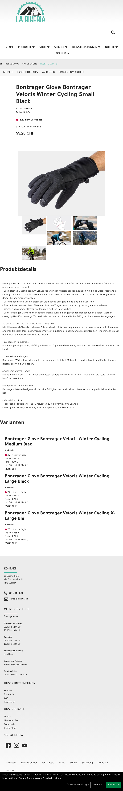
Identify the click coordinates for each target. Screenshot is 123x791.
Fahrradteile (48, 763)
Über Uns (60, 53)
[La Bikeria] (30, 12)
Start (9, 47)
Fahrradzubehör (29, 763)
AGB (6, 698)
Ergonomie (9, 724)
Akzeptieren (113, 785)
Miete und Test (11, 720)
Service (59, 47)
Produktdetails (27, 72)
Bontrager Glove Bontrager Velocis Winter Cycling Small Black (55, 95)
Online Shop (10, 728)
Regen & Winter (49, 64)
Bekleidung (12, 64)
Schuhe (73, 763)
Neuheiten (103, 763)
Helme (62, 763)
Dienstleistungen (84, 47)
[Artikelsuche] (113, 34)
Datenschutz (10, 694)
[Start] (1, 64)
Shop (42, 47)
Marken (10, 771)
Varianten (48, 72)
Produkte (25, 47)
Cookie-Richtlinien (52, 778)
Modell (8, 72)
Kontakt (8, 691)
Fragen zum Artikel (71, 72)
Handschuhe (29, 64)
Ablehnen (98, 785)
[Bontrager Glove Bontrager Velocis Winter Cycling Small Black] (61, 183)
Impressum (9, 702)
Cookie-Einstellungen (78, 785)
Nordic (110, 47)
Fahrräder (11, 763)
